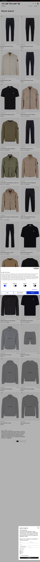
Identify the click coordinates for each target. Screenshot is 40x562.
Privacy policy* (26, 555)
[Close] (38, 528)
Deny (7, 292)
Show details (34, 289)
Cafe (22, 553)
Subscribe (29, 557)
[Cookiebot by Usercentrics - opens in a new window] (34, 268)
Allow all (32, 292)
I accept (24, 555)
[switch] (15, 286)
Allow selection (20, 292)
